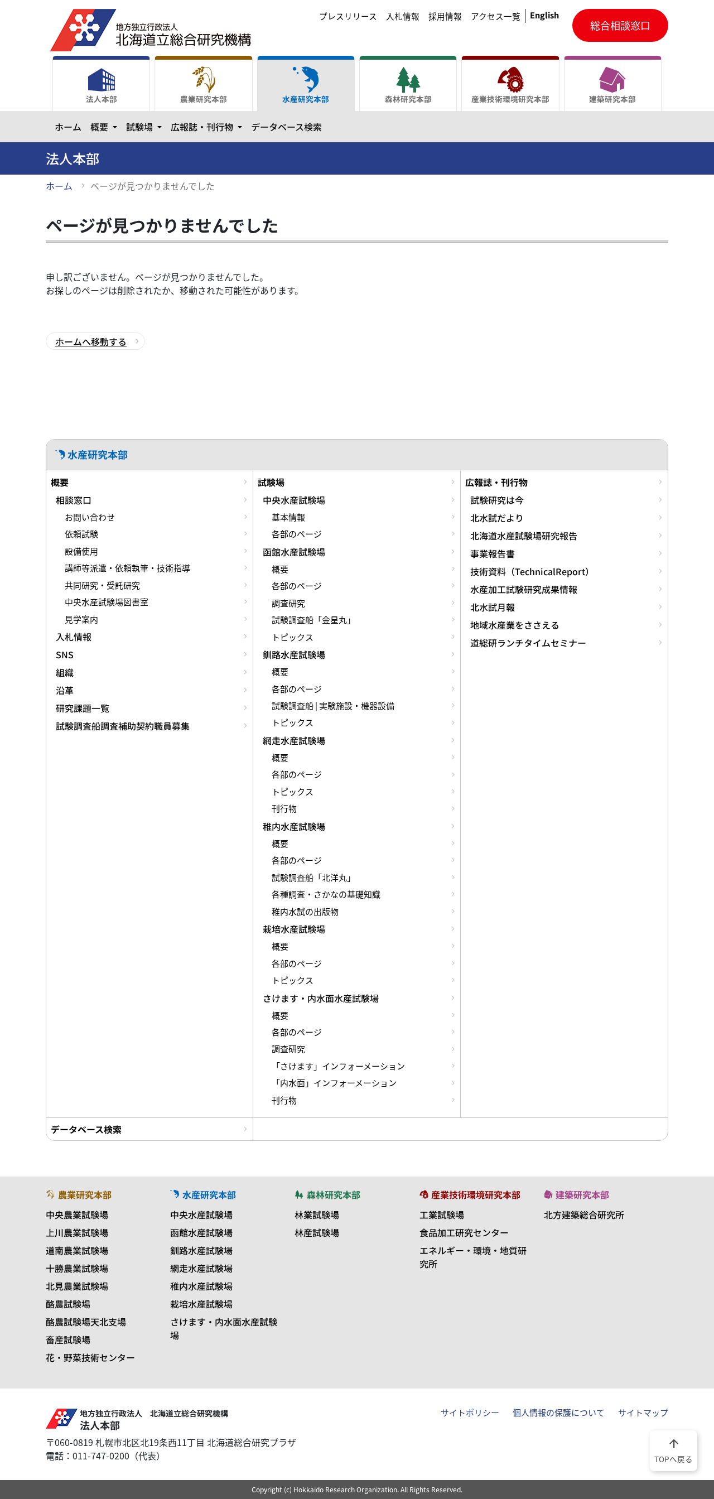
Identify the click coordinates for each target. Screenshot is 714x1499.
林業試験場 (317, 1214)
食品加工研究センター (464, 1232)
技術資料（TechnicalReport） (532, 571)
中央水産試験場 (294, 500)
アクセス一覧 (495, 16)
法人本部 (101, 98)
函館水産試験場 (294, 551)
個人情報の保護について (559, 1412)
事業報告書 (492, 553)
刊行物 (284, 808)
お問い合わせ (90, 517)
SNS (65, 654)
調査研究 (288, 603)
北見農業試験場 (77, 1286)
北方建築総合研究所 (584, 1214)
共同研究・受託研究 (102, 585)
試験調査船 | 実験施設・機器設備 (333, 706)
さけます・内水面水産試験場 (321, 998)
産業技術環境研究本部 (510, 98)
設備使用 (81, 551)
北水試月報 (492, 607)
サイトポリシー (470, 1412)
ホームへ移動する (91, 341)
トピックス (292, 637)
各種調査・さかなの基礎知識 (326, 894)
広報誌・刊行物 (209, 126)
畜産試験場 (68, 1339)
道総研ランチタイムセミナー (528, 642)
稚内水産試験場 (294, 826)
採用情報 (445, 16)
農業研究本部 (203, 98)
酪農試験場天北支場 (86, 1321)
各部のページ (297, 534)
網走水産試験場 (294, 740)
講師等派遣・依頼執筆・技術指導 (127, 568)
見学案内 (81, 619)
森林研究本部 (408, 98)
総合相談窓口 (620, 25)
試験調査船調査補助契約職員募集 (123, 725)
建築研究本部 (612, 98)
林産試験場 (317, 1232)
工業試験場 (441, 1214)
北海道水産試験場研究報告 (523, 535)
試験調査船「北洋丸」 (313, 877)
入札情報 (402, 16)
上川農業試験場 (77, 1232)
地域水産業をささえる (514, 625)
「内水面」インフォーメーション (334, 1083)
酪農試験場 (68, 1303)
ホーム (68, 126)
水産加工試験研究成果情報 (523, 589)
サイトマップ (643, 1412)
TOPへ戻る (673, 1450)
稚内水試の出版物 (305, 911)
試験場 (146, 126)
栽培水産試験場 (294, 929)
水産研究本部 (305, 98)
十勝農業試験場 (77, 1268)
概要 (106, 126)
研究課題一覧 (82, 708)
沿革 (65, 690)
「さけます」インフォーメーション (338, 1066)
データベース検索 (286, 126)
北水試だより (497, 517)
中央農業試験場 (77, 1214)
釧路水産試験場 (294, 654)
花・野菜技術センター (90, 1357)
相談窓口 (73, 500)
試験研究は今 (497, 500)
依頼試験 (81, 534)
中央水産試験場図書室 (106, 602)
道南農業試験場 (77, 1250)
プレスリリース (348, 16)
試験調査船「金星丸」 (313, 620)
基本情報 (288, 517)
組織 (65, 672)
